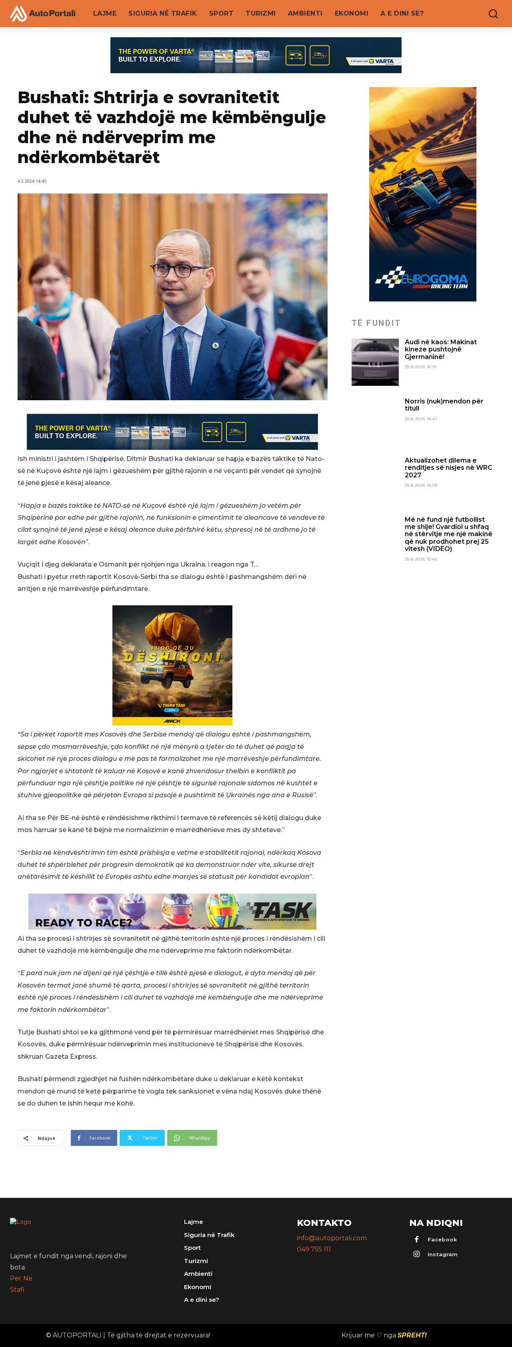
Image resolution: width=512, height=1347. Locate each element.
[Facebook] (416, 1240)
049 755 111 (314, 1249)
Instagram (443, 1254)
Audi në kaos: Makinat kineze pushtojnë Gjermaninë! (441, 349)
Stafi (17, 1289)
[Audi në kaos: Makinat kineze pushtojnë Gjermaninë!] (375, 362)
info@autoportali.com (332, 1238)
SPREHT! (412, 1335)
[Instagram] (416, 1254)
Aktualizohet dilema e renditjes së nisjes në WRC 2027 (448, 468)
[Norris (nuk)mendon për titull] (375, 421)
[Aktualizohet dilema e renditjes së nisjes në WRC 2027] (375, 480)
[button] (489, 13)
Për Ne (21, 1278)
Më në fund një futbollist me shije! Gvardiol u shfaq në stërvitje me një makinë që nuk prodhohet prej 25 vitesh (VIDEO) (448, 534)
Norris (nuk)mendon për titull (444, 404)
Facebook (442, 1239)
